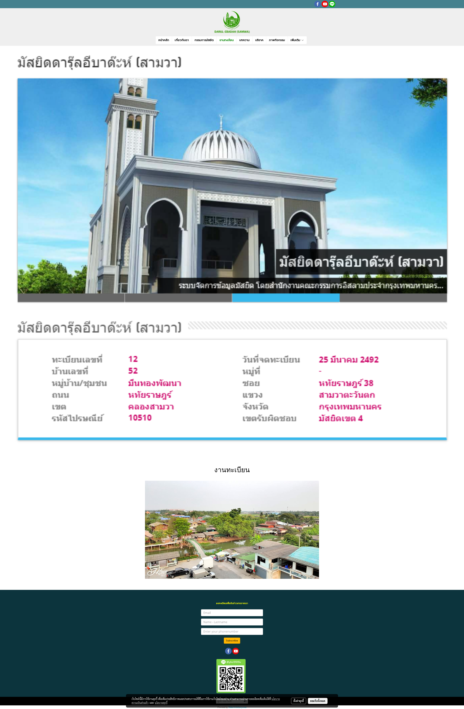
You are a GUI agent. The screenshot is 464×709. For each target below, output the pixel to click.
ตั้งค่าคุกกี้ (298, 700)
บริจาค (259, 40)
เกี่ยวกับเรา (182, 40)
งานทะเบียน (226, 40)
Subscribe (232, 641)
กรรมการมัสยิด (204, 40)
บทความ (244, 40)
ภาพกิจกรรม (277, 40)
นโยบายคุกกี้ (161, 702)
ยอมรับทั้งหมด (317, 700)
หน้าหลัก (163, 40)
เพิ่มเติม (296, 40)
